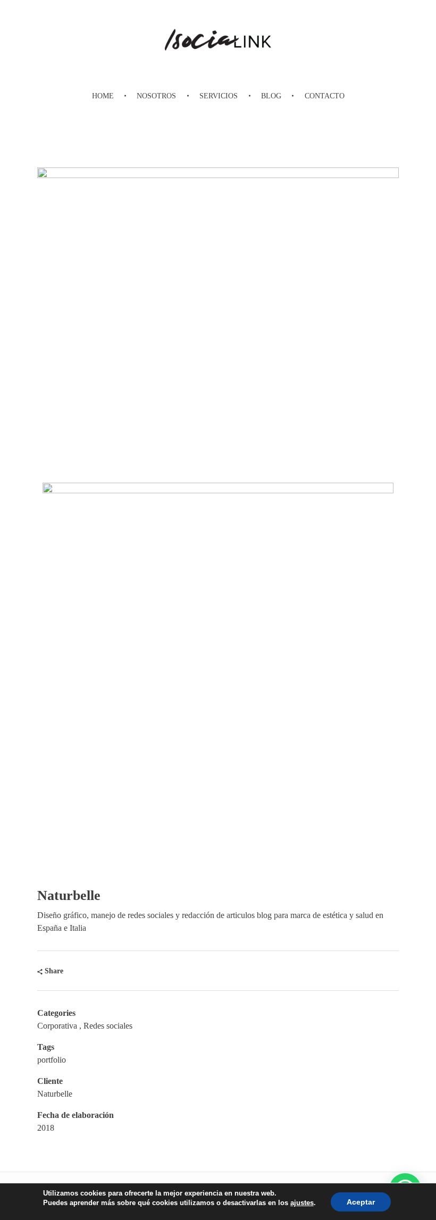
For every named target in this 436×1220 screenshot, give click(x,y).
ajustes (302, 1203)
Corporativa (57, 1025)
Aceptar (361, 1202)
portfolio (51, 1059)
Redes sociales (107, 1025)
